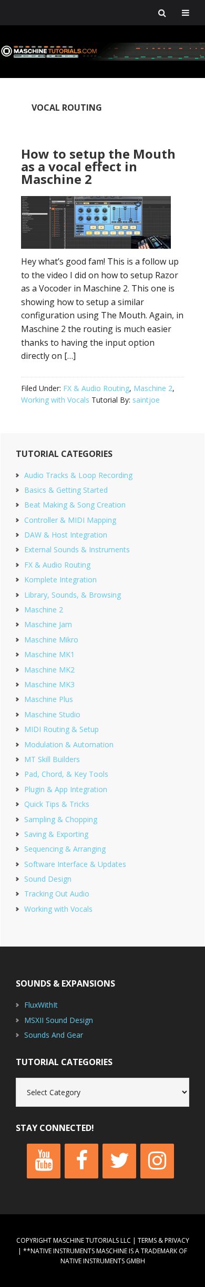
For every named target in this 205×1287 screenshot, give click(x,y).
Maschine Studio (52, 714)
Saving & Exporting (56, 834)
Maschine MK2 (49, 670)
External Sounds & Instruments (77, 549)
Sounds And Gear (53, 1035)
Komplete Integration (60, 579)
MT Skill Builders (52, 759)
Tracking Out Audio (56, 894)
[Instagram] (157, 1161)
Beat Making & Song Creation (75, 505)
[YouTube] (43, 1161)
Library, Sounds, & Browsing (72, 595)
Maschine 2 (153, 388)
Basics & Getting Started (66, 490)
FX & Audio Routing (96, 388)
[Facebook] (81, 1161)
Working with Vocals (55, 400)
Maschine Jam (48, 624)
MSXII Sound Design (58, 1020)
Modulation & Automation (69, 744)
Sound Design (47, 879)
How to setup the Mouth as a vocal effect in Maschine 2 (98, 166)
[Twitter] (119, 1161)
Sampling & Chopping (60, 819)
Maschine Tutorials (102, 51)
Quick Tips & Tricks (56, 804)
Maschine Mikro (51, 640)
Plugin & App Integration (65, 789)
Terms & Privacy (163, 1240)
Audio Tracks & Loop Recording (78, 475)
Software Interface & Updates (75, 864)
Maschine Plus (48, 699)
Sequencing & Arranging (65, 849)
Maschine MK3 (49, 684)
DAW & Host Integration (65, 535)
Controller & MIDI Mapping (70, 520)
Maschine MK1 (49, 654)
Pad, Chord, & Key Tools (66, 774)
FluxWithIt (41, 1005)
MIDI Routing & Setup (61, 729)
